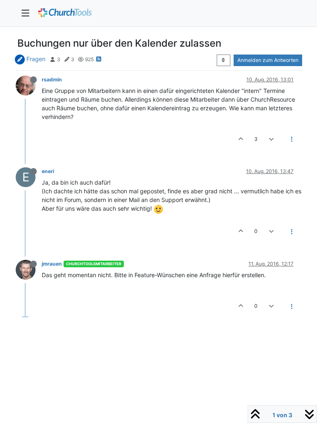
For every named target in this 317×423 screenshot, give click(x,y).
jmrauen (52, 264)
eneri (48, 171)
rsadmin (52, 79)
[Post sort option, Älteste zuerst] (223, 60)
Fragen (35, 58)
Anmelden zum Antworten (267, 60)
